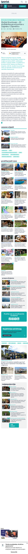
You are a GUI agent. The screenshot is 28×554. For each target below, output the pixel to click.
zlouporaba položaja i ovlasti (9, 152)
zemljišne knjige (15, 154)
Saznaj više (14, 552)
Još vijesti (12, 425)
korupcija (4, 150)
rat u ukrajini (12, 343)
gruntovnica (5, 154)
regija (19, 343)
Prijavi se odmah (7, 335)
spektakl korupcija (6, 156)
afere (20, 152)
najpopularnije (8, 384)
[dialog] (14, 548)
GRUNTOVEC (16, 156)
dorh (10, 150)
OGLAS (14, 13)
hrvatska (4, 343)
